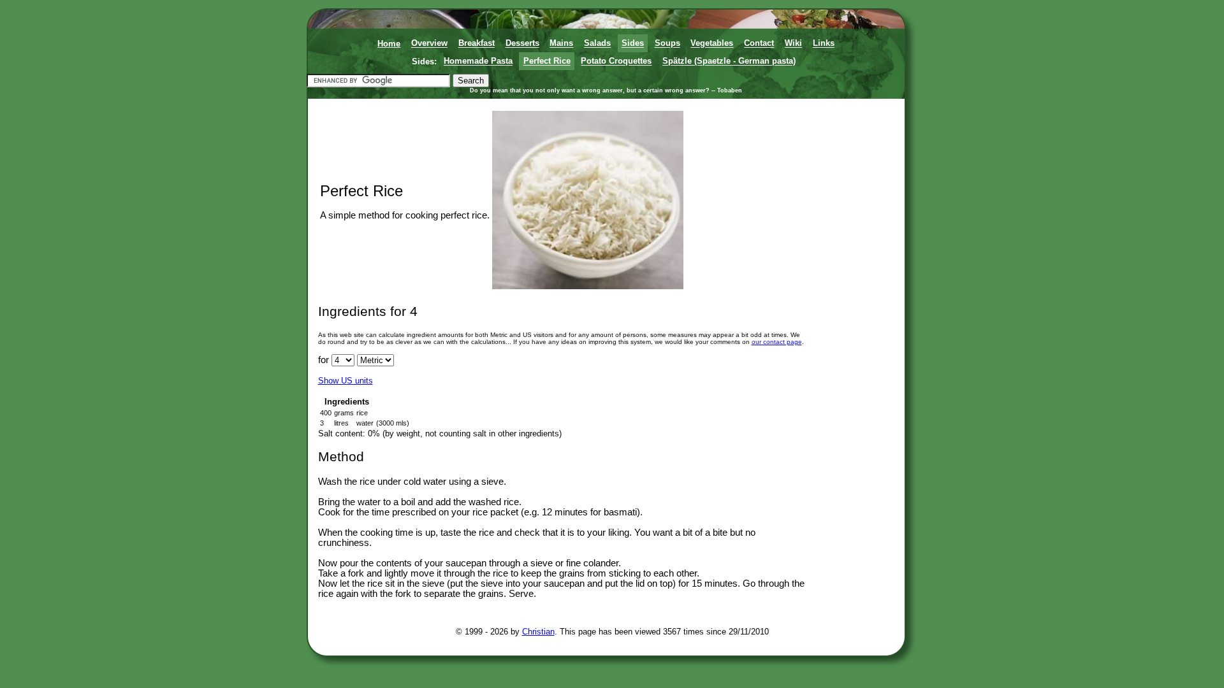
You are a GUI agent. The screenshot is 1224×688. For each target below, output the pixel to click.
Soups (667, 43)
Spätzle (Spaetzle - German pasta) (729, 61)
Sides (633, 43)
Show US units (345, 380)
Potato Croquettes (616, 61)
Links (823, 43)
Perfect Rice (547, 61)
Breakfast (476, 43)
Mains (561, 43)
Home (388, 43)
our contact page (777, 341)
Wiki (793, 43)
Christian (538, 631)
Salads (597, 43)
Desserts (522, 43)
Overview (429, 43)
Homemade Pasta (478, 61)
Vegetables (711, 43)
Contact (759, 43)
